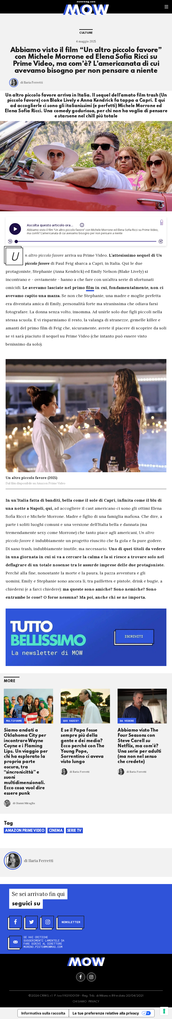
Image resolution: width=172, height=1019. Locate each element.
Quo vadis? (71, 720)
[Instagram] (47, 922)
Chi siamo (80, 1001)
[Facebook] (15, 922)
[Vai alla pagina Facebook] (80, 977)
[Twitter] (31, 922)
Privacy (93, 1001)
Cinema (56, 831)
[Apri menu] (166, 6)
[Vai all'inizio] (86, 961)
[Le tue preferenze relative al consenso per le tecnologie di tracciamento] (164, 1011)
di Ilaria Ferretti (31, 82)
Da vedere (127, 720)
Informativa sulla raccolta (43, 1013)
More (9, 681)
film (90, 287)
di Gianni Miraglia (24, 803)
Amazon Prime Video (24, 831)
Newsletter (71, 922)
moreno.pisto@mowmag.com (43, 946)
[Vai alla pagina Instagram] (91, 977)
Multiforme (14, 720)
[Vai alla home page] (86, 9)
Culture (86, 32)
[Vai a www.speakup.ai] (161, 222)
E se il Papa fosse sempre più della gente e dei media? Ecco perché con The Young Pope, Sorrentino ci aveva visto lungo (82, 746)
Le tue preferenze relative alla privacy (106, 1013)
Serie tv (74, 831)
